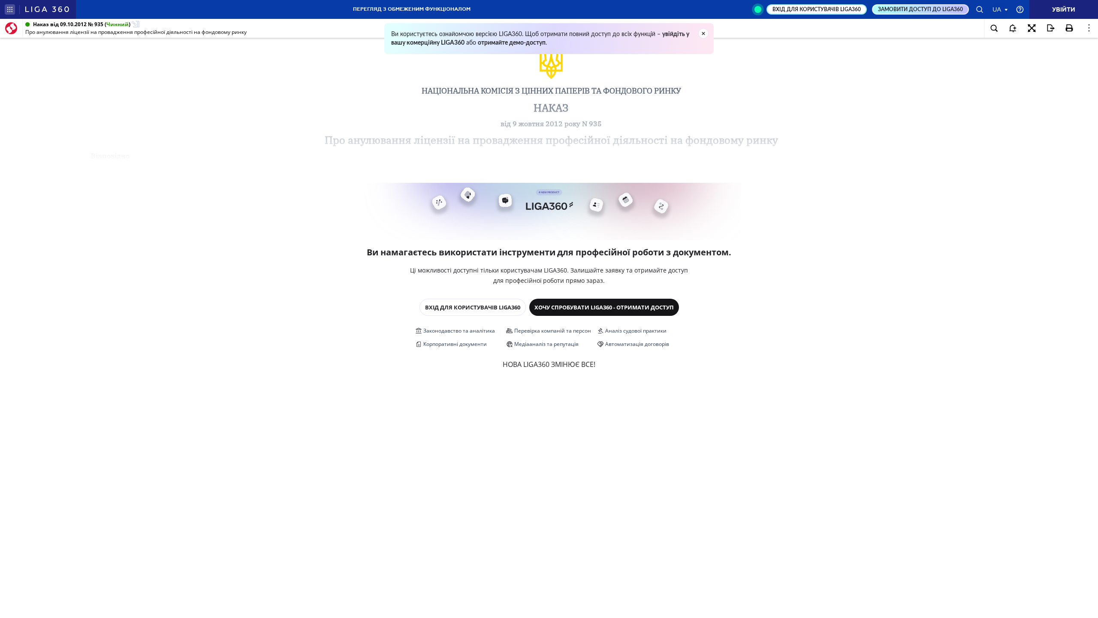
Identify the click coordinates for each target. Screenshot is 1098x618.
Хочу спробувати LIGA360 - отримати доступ (604, 307)
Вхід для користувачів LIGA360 (472, 307)
